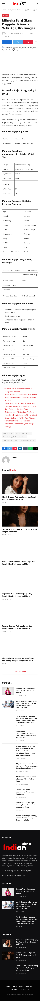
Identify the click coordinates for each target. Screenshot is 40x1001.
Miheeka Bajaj (8, 433)
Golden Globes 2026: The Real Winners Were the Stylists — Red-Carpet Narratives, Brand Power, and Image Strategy (25, 751)
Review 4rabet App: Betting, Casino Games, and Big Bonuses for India (26, 818)
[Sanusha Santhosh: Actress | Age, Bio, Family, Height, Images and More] (20, 549)
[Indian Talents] (20, 3)
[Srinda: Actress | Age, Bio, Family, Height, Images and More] (20, 516)
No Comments (31, 33)
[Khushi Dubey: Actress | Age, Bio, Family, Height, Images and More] (20, 484)
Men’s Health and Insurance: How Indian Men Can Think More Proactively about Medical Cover (20, 397)
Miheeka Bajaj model (10, 440)
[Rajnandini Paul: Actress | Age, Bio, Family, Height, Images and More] (20, 581)
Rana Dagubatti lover (27, 440)
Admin (11, 33)
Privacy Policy (17, 986)
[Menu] (3, 3)
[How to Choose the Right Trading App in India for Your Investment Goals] (8, 805)
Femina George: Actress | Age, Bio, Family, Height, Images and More (17, 627)
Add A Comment (20, 672)
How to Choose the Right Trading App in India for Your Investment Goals (27, 805)
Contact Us (25, 989)
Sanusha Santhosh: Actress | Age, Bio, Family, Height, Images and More (18, 562)
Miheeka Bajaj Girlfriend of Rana (14, 437)
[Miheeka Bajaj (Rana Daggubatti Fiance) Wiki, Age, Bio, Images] (20, 58)
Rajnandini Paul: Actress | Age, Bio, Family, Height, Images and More (17, 595)
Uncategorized (11, 10)
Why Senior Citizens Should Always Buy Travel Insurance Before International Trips (27, 766)
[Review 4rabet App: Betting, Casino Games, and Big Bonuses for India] (8, 818)
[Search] (37, 3)
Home (4, 10)
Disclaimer (14, 989)
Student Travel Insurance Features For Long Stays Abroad (25, 690)
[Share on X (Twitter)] (18, 42)
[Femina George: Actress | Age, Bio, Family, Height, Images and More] (20, 613)
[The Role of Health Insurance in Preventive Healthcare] (8, 793)
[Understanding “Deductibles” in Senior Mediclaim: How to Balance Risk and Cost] (8, 734)
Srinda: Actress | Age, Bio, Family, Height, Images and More (26, 955)
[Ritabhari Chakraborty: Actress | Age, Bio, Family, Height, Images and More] (20, 645)
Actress (5, 15)
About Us (28, 986)
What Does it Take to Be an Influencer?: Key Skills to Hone (26, 779)
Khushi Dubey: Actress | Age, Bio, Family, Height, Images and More (19, 498)
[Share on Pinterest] (28, 42)
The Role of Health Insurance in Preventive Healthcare (25, 792)
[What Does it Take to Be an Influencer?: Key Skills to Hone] (8, 780)
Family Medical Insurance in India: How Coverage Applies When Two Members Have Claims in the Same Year (20, 406)
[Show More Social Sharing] (36, 42)
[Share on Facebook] (7, 42)
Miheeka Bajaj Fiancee (23, 433)
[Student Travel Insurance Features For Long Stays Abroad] (8, 691)
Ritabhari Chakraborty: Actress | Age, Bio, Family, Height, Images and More (18, 659)
